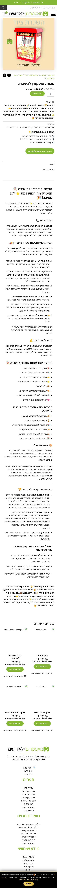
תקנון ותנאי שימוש (24, 879)
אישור (28, 884)
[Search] (3, 7)
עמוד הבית (51, 75)
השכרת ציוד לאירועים (39, 75)
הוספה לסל (37, 93)
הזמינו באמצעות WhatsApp (40, 151)
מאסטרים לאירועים (43, 226)
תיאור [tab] (51, 164)
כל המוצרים (26, 127)
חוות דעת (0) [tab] (48, 169)
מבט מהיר (42, 650)
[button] (53, 14)
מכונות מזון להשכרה (25, 75)
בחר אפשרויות (42, 666)
